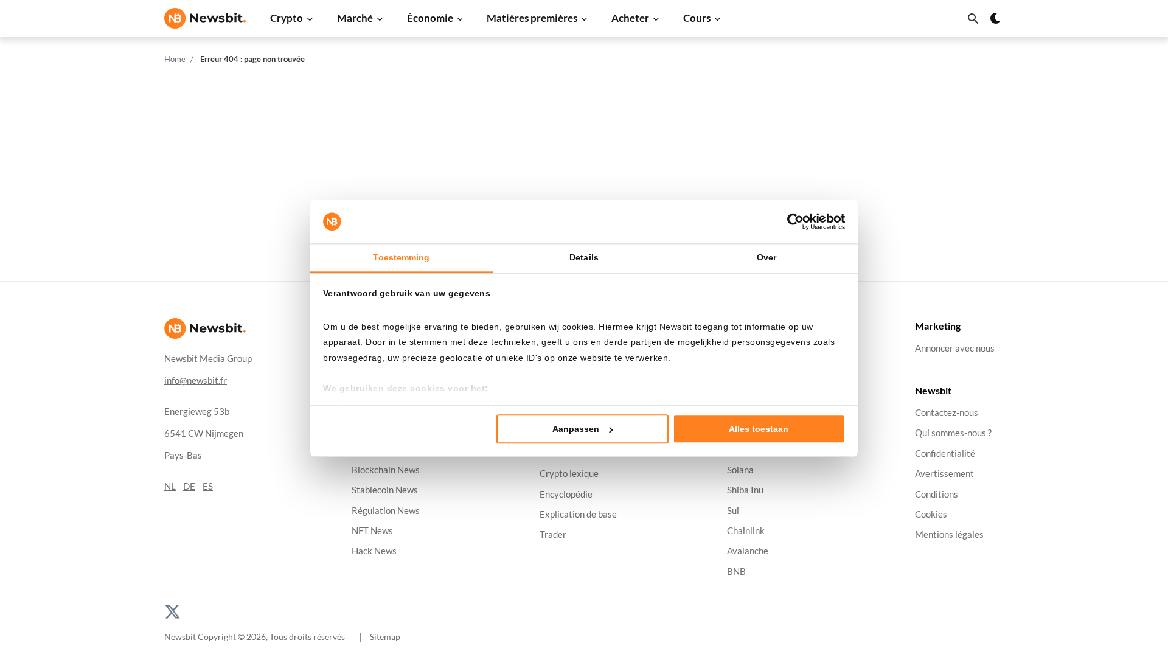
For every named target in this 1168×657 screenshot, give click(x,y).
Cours (697, 18)
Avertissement (944, 473)
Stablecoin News (385, 490)
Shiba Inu (745, 490)
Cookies (931, 514)
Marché (355, 18)
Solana (740, 470)
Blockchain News (386, 470)
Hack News (374, 551)
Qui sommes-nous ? (953, 433)
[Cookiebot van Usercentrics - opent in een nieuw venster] (792, 221)
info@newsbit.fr (195, 380)
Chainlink (746, 531)
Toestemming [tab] (401, 257)
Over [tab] (766, 257)
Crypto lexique (569, 473)
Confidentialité (945, 453)
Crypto (286, 18)
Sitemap (385, 636)
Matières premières (532, 18)
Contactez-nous (946, 413)
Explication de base (578, 514)
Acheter (630, 18)
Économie (430, 18)
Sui (733, 511)
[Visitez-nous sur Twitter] (172, 611)
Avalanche (747, 551)
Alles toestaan (758, 429)
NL (170, 486)
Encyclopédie (566, 494)
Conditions (936, 494)
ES (208, 486)
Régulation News (386, 511)
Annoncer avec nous (955, 348)
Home (175, 59)
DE (189, 486)
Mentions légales (949, 534)
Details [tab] (584, 257)
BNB (736, 571)
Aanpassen (575, 429)
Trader (553, 534)
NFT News (372, 531)
